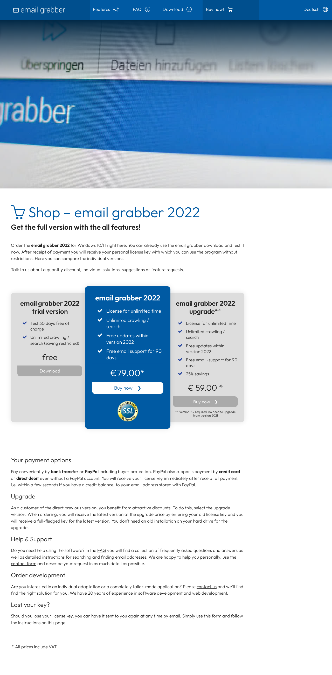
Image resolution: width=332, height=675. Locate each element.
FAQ (138, 9)
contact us (207, 586)
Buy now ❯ (127, 388)
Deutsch (311, 9)
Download (173, 9)
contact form (23, 563)
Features (102, 9)
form (216, 615)
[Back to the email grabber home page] (45, 10)
